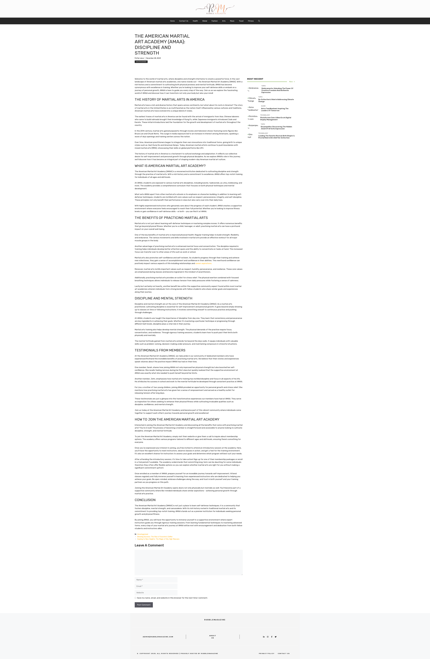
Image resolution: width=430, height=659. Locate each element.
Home (172, 21)
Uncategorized (141, 62)
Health (195, 21)
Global (204, 21)
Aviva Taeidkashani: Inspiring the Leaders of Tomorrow (274, 109)
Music (232, 21)
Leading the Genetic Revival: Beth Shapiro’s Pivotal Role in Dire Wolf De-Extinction (276, 137)
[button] (259, 21)
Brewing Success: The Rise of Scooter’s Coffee (154, 537)
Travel (241, 21)
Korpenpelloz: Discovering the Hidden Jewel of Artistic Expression (276, 128)
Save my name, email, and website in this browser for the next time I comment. (172, 598)
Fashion (215, 21)
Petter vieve (139, 58)
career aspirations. (203, 263)
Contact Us (183, 21)
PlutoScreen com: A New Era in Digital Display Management (275, 118)
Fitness (251, 21)
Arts (224, 21)
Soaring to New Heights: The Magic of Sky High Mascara (158, 539)
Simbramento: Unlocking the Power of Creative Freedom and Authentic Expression (277, 90)
